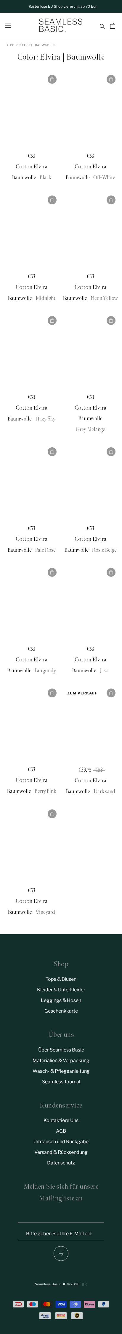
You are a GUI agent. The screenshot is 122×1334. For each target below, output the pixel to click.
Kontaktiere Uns (61, 1120)
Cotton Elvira (31, 166)
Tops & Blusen (61, 979)
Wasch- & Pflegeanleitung (61, 1071)
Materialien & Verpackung (61, 1060)
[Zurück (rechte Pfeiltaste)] (61, 1253)
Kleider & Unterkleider (61, 990)
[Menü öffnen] (8, 25)
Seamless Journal (61, 1082)
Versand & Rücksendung (61, 1152)
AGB (61, 1131)
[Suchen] (102, 26)
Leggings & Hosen (61, 1000)
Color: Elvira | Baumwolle (32, 45)
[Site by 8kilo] (84, 1284)
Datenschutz (61, 1163)
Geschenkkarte (61, 1011)
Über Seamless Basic (61, 1050)
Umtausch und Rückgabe (61, 1141)
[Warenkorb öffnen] (113, 26)
